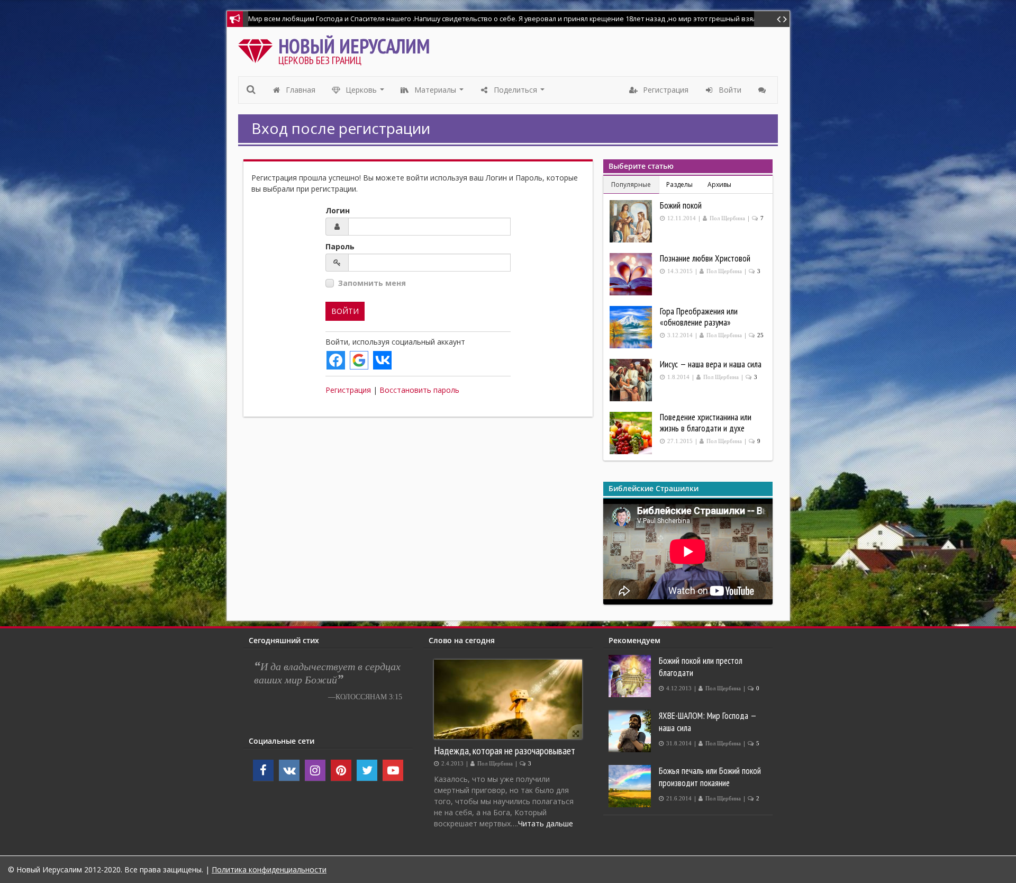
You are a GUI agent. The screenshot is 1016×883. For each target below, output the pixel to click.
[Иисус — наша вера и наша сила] (632, 380)
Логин (337, 210)
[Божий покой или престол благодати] (631, 676)
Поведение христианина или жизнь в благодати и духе (705, 422)
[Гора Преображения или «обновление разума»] (632, 327)
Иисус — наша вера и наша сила (710, 364)
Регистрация (348, 390)
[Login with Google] (359, 360)
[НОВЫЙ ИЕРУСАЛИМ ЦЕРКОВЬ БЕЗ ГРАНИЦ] (258, 48)
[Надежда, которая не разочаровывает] (508, 699)
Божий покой (681, 205)
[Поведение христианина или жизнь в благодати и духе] (632, 433)
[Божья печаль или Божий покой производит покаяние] (631, 786)
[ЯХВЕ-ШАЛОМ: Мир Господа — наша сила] (631, 731)
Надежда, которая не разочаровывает (504, 750)
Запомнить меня (372, 283)
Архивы (719, 184)
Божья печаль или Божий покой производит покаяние (710, 777)
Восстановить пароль (419, 390)
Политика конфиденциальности (269, 869)
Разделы (679, 184)
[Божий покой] (632, 221)
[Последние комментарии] (763, 90)
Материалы (439, 93)
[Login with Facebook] (335, 360)
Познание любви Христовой (705, 258)
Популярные (631, 184)
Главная (299, 90)
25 (760, 335)
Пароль (340, 246)
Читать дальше (545, 823)
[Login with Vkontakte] (382, 360)
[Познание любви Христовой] (632, 274)
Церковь (365, 93)
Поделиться (519, 93)
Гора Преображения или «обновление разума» (699, 316)
